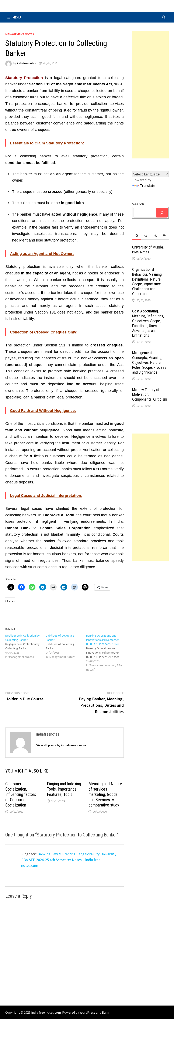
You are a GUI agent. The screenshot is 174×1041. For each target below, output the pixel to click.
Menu (17, 17)
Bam (105, 1012)
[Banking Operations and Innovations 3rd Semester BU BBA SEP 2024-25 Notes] (106, 652)
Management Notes (19, 34)
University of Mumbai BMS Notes (148, 249)
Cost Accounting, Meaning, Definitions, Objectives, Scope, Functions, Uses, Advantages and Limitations (148, 323)
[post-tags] (164, 235)
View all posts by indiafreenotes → (61, 745)
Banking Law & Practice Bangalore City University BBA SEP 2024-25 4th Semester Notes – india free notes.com (68, 860)
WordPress (87, 1012)
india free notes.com (46, 1012)
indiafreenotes (26, 63)
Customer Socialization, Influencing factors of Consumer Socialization (20, 794)
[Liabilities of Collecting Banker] (66, 646)
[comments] (155, 235)
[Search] (162, 213)
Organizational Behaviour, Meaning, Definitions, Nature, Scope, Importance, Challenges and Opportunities (147, 281)
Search (138, 204)
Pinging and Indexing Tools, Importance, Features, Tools (64, 789)
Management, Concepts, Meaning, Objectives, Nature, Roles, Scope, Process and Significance (149, 362)
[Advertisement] (150, 94)
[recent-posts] (145, 235)
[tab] (136, 235)
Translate (147, 185)
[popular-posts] (136, 235)
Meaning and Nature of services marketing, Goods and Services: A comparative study (105, 794)
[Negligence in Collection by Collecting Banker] (25, 646)
